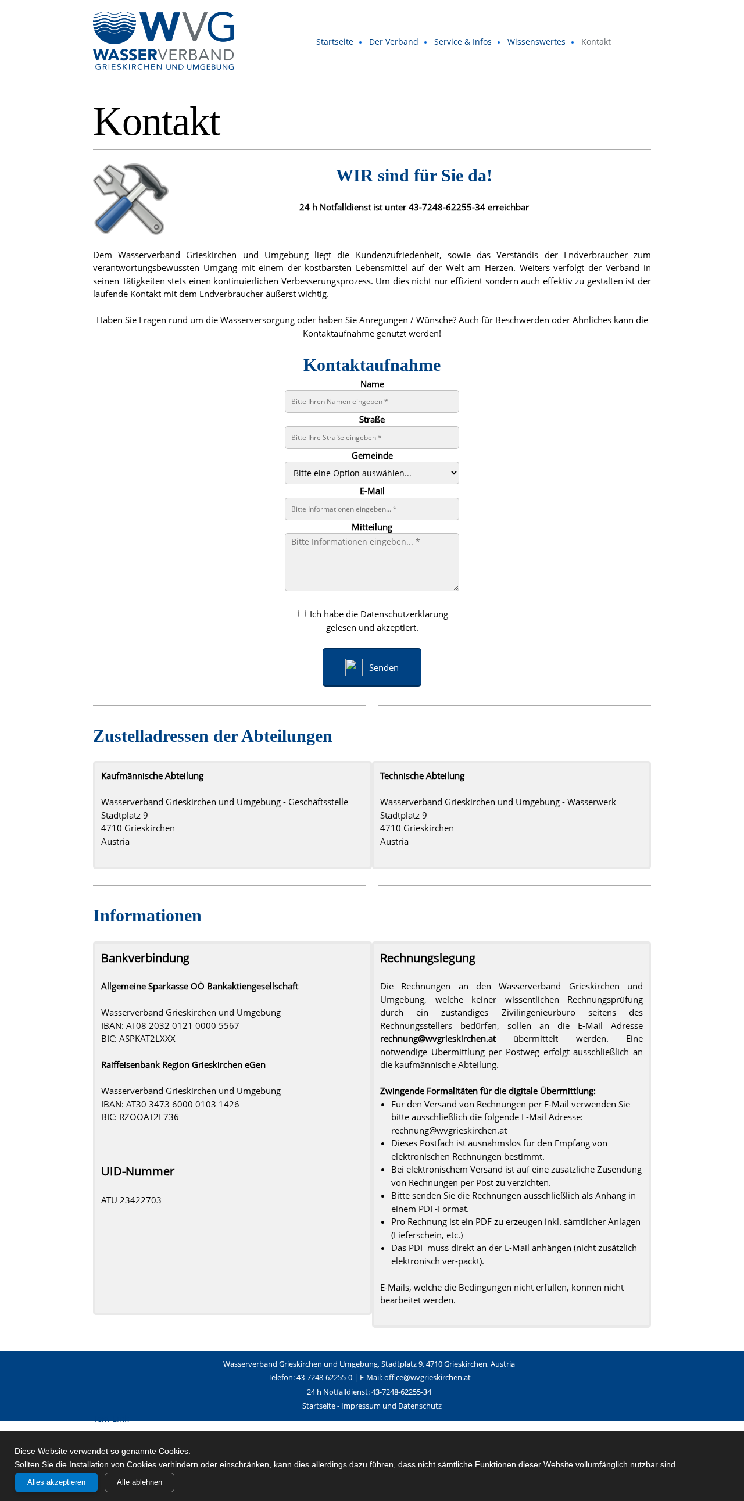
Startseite (318, 1405)
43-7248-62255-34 (447, 207)
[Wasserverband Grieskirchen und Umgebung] (163, 41)
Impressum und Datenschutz (391, 1405)
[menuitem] (335, 42)
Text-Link (111, 1418)
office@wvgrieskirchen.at (427, 1377)
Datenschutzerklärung (404, 614)
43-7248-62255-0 (324, 1377)
